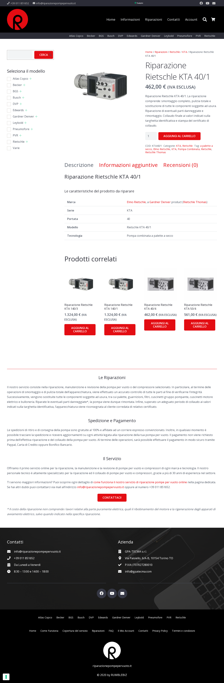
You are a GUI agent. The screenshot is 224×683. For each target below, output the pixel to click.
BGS (15, 91)
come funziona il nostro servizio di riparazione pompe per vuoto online (140, 482)
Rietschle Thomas (155, 152)
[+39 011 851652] (10, 558)
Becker (17, 85)
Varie (16, 148)
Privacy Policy (160, 630)
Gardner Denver (160, 202)
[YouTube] (207, 3)
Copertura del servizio (75, 630)
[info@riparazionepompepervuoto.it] (10, 551)
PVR (15, 135)
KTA (184, 52)
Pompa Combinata (189, 149)
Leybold (18, 123)
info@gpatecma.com (138, 571)
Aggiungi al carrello (179, 136)
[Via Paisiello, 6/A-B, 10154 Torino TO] (121, 558)
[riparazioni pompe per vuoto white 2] (112, 650)
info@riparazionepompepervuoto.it (100, 487)
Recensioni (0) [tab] (180, 164)
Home (148, 52)
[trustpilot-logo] (138, 3)
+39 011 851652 (24, 558)
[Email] (214, 3)
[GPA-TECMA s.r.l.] (121, 551)
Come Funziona (49, 630)
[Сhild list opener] (30, 79)
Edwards (18, 110)
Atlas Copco (20, 79)
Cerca (43, 55)
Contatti (143, 630)
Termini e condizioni (183, 630)
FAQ (111, 630)
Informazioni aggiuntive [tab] (128, 164)
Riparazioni (161, 52)
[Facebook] (201, 3)
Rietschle (175, 52)
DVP (15, 104)
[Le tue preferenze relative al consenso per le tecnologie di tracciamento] (6, 677)
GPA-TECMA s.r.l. (136, 551)
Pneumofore (21, 129)
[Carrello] (213, 19)
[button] (204, 19)
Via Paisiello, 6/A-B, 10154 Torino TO (149, 558)
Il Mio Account (126, 630)
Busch (17, 97)
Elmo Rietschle (161, 149)
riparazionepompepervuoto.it (112, 666)
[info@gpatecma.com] (121, 571)
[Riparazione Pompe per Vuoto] (17, 19)
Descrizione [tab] (78, 164)
